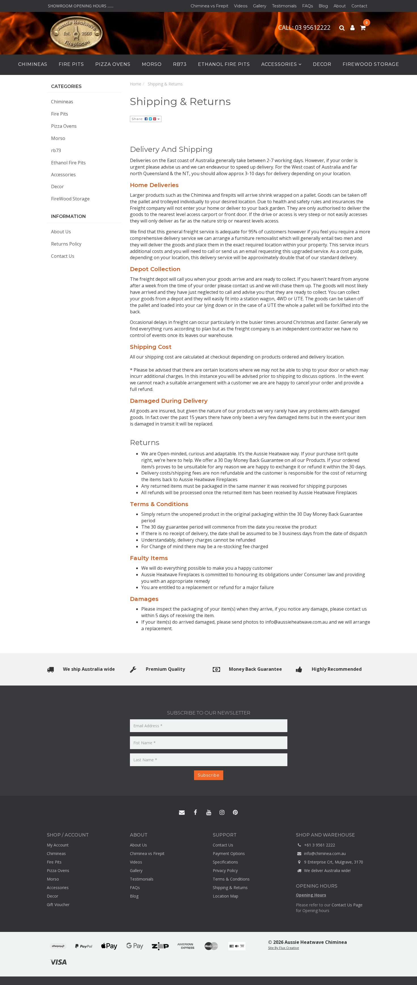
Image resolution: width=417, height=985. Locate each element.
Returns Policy (66, 244)
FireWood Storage (371, 64)
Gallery (259, 6)
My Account (58, 845)
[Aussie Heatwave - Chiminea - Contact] (182, 812)
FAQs (307, 6)
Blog (323, 6)
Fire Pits (71, 64)
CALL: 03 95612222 (305, 28)
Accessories (279, 64)
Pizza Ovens (112, 64)
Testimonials (284, 6)
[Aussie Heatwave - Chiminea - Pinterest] (235, 812)
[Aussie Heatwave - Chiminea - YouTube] (208, 812)
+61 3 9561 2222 (319, 845)
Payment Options (229, 853)
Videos (240, 6)
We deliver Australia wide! (327, 870)
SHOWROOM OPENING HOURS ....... (80, 6)
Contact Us (62, 256)
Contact (359, 6)
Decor (322, 64)
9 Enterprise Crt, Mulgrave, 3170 (333, 862)
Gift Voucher (58, 904)
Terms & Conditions (231, 879)
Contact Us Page (347, 905)
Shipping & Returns (230, 887)
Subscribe (209, 775)
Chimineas (32, 64)
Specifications (225, 862)
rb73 (180, 64)
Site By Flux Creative (283, 948)
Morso (152, 64)
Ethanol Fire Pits (224, 64)
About (340, 6)
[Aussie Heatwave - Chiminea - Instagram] (222, 812)
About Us (61, 232)
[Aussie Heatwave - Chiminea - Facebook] (195, 812)
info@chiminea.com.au (324, 853)
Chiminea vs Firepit (209, 6)
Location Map (225, 896)
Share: (138, 119)
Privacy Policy (225, 870)
